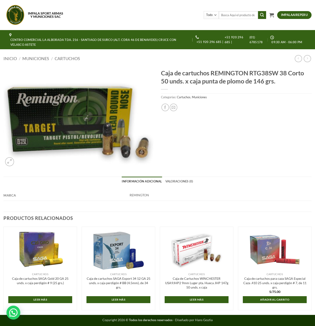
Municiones (35, 58)
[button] (271, 15)
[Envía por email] (173, 107)
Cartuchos (67, 58)
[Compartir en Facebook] (165, 107)
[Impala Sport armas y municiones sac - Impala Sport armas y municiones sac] (15, 15)
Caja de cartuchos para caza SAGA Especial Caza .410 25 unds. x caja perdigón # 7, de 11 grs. (274, 283)
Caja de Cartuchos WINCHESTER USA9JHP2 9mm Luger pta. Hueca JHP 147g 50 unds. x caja (196, 283)
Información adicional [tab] (142, 181)
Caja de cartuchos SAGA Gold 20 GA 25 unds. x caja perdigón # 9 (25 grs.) (40, 281)
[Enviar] (262, 15)
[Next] (311, 270)
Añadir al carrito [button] (274, 299)
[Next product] (298, 58)
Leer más (40, 299)
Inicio (10, 58)
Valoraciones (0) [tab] (179, 181)
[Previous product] (307, 58)
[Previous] (3, 270)
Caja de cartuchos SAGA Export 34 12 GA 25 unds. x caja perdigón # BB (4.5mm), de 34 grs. (118, 283)
